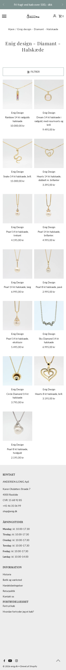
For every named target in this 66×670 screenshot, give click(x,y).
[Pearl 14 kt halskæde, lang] (17, 264)
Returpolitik (9, 591)
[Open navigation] (9, 15)
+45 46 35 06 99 (12, 505)
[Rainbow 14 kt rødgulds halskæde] (17, 94)
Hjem (11, 29)
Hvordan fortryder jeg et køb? (18, 611)
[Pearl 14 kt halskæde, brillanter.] (49, 209)
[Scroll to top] (58, 660)
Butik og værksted (12, 579)
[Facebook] (4, 661)
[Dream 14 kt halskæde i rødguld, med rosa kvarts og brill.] (49, 94)
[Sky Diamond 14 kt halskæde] (49, 315)
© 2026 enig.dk (10, 666)
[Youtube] (9, 661)
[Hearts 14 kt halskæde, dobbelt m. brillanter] (49, 153)
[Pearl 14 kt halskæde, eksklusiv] (17, 315)
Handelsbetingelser (13, 585)
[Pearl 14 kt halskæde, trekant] (17, 209)
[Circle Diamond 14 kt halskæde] (17, 371)
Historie (7, 574)
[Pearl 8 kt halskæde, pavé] (49, 264)
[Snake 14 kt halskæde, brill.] (17, 153)
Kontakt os (8, 596)
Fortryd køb (9, 605)
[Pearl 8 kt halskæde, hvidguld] (17, 426)
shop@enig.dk (10, 511)
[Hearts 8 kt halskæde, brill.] (49, 371)
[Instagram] (16, 661)
